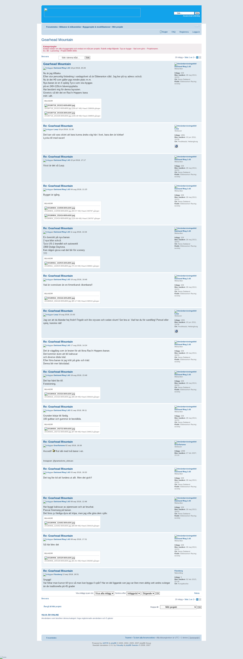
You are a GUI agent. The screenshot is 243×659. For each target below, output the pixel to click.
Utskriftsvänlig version (192, 26)
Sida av (189, 57)
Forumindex (52, 27)
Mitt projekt (117, 27)
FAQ (174, 32)
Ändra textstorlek (197, 26)
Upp (199, 120)
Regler (165, 32)
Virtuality (119, 645)
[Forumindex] (92, 11)
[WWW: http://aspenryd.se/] (176, 146)
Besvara (45, 56)
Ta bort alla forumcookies (144, 638)
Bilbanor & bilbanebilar (70, 27)
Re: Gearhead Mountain (58, 125)
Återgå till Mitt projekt (52, 606)
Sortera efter (120, 593)
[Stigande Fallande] (151, 593)
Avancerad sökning (191, 16)
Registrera (184, 32)
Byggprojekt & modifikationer (96, 27)
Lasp (56, 129)
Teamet (128, 638)
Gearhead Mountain (57, 40)
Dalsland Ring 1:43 (62, 68)
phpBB (114, 643)
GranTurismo (59, 445)
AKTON (105, 643)
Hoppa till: (154, 607)
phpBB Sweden (132, 645)
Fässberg (58, 574)
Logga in (196, 32)
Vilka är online (50, 615)
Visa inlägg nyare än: (85, 593)
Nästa (196, 593)
